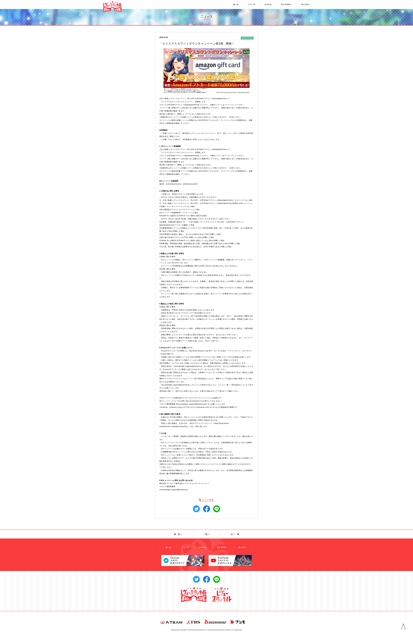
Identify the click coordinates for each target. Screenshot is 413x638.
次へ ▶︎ (235, 534)
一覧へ (206, 534)
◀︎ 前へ (178, 534)
